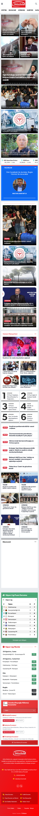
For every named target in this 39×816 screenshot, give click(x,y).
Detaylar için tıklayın (19, 640)
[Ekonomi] (35, 542)
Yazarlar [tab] (8, 168)
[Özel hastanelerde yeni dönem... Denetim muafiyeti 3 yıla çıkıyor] (19, 256)
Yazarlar (26, 808)
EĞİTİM (4, 10)
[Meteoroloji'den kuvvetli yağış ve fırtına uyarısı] (19, 276)
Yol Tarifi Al (20, 720)
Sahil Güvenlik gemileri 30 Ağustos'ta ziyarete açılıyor (28, 488)
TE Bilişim (24, 813)
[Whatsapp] (17, 786)
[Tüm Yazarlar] (35, 168)
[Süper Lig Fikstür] (35, 647)
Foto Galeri (11, 808)
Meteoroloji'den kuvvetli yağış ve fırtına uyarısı (26, 530)
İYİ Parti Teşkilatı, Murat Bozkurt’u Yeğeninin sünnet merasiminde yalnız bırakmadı (12, 397)
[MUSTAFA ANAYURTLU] (19, 185)
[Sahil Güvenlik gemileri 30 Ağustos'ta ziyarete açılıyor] (29, 478)
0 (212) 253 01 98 (9, 720)
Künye (32, 808)
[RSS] (21, 786)
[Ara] (36, 4)
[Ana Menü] (2, 4)
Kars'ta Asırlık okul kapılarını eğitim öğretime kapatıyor (13, 418)
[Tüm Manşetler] (35, 334)
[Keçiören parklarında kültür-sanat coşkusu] (19, 225)
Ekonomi (7, 542)
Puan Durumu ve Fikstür (11, 798)
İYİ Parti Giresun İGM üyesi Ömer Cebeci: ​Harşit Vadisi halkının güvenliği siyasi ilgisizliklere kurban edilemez (13, 408)
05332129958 (20, 775)
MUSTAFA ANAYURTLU (19, 193)
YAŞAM (29, 403)
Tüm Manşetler (26, 798)
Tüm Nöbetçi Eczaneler (20, 742)
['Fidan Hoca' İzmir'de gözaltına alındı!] (10, 498)
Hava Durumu (9, 794)
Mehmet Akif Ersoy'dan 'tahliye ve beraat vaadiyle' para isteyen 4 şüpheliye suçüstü (21, 459)
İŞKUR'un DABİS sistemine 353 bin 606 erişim (32, 408)
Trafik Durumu (26, 794)
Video (19, 808)
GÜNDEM (21, 10)
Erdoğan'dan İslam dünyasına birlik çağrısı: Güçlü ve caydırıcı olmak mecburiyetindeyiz (22, 450)
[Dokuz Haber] (18, 3)
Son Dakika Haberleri (11, 801)
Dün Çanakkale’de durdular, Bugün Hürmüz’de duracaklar (19, 173)
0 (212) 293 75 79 (9, 732)
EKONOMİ (12, 10)
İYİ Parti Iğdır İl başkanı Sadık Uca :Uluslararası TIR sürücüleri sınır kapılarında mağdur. (32, 397)
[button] (3, 72)
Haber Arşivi (26, 801)
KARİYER (30, 10)
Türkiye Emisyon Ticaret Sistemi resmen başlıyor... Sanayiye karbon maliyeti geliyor (30, 418)
